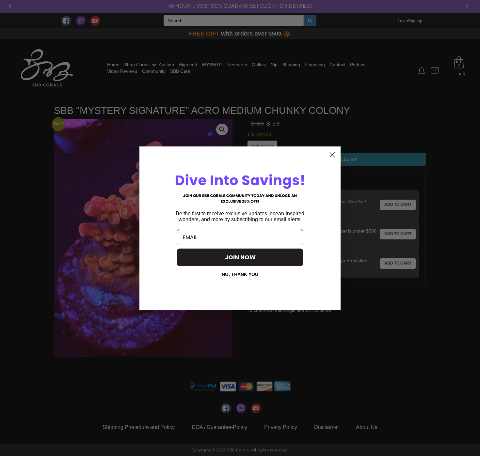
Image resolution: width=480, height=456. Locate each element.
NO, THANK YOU (240, 274)
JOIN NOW (240, 257)
